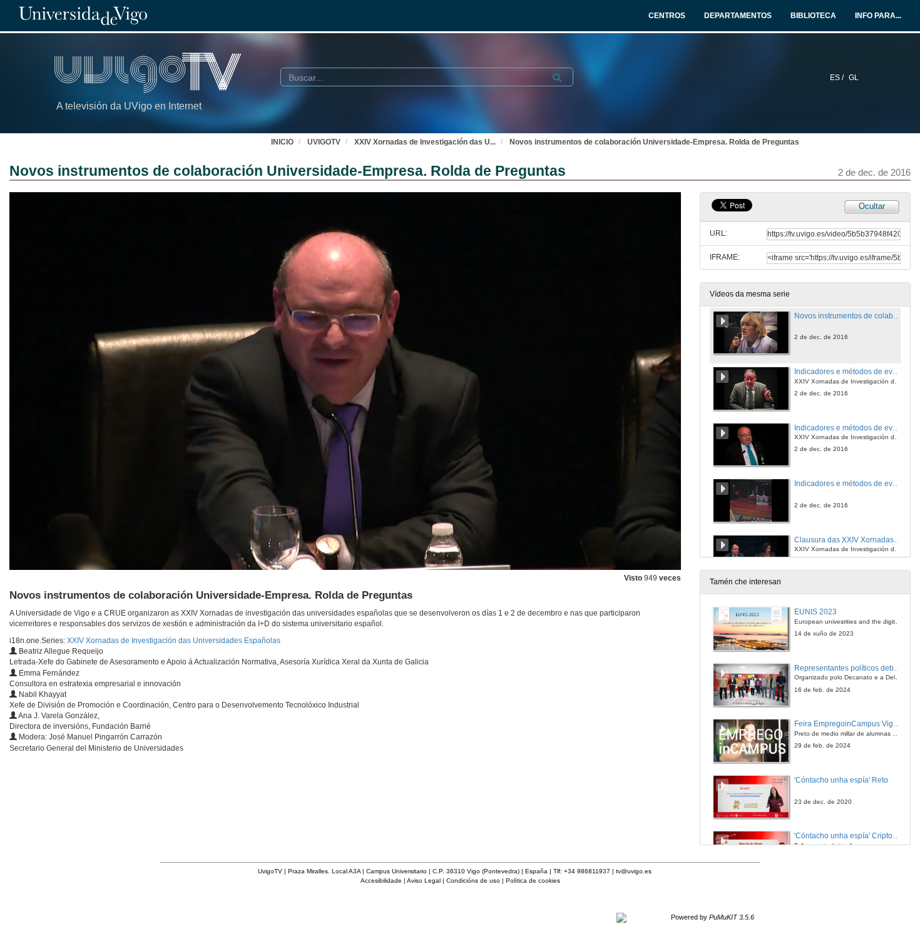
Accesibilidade (381, 880)
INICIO (282, 142)
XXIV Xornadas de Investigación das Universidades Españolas (173, 640)
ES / (838, 77)
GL (854, 77)
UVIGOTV (323, 142)
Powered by (712, 917)
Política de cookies (533, 880)
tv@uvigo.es (634, 871)
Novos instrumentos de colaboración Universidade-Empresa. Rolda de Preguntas (654, 142)
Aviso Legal (424, 880)
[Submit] (557, 77)
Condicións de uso (473, 880)
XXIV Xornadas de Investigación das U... (425, 142)
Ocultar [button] (872, 206)
